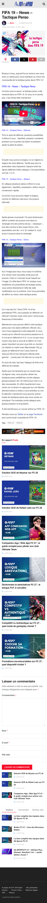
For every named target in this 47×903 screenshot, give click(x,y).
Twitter (20, 414)
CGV (3, 892)
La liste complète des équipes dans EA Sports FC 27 (29, 839)
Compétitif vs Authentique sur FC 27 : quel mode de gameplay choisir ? (21, 624)
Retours (12, 892)
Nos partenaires (32, 887)
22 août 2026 (7, 476)
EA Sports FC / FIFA (12, 618)
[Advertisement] (24, 68)
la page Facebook (34, 414)
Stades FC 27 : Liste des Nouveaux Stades (29, 828)
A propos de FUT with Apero (12, 887)
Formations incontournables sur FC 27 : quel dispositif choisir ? (22, 663)
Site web (6, 754)
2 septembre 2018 (25, 23)
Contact (5, 890)
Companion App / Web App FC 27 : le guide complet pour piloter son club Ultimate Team (21, 546)
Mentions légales (32, 890)
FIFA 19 (11, 423)
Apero (12, 23)
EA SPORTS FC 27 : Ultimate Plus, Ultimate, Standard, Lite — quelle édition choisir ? (28, 852)
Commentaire (9, 695)
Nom (5, 730)
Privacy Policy (16, 890)
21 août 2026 (7, 553)
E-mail (6, 742)
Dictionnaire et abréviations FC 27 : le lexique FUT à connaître (21, 586)
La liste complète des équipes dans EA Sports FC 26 (29, 817)
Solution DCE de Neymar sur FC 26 (20, 472)
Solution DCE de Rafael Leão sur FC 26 (22, 507)
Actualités (9, 467)
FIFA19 (19, 423)
